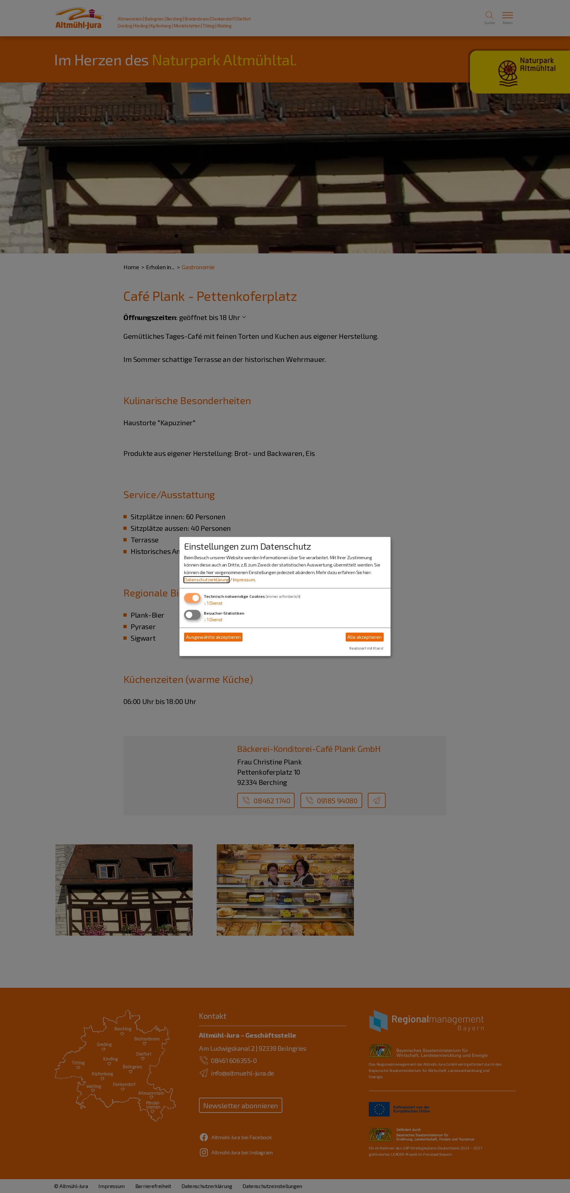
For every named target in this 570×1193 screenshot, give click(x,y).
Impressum (244, 579)
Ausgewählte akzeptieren (213, 637)
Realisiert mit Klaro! (366, 648)
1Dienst (213, 603)
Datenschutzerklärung (206, 579)
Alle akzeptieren (364, 637)
